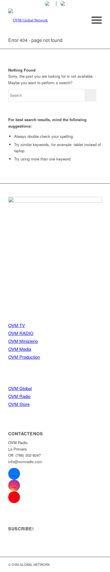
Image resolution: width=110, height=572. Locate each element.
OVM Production (24, 357)
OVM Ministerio (23, 341)
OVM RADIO (20, 333)
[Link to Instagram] (14, 485)
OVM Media (19, 349)
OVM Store (19, 404)
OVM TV (16, 325)
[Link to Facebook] (14, 474)
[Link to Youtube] (14, 497)
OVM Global (20, 388)
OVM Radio (19, 396)
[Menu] (94, 20)
